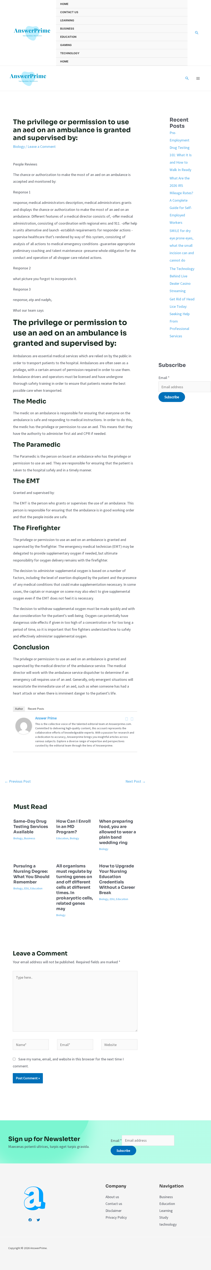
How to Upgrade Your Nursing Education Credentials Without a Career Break (117, 879)
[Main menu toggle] (198, 78)
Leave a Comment (42, 146)
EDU (26, 888)
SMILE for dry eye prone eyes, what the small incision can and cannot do (182, 245)
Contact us (69, 12)
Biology (19, 146)
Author (19, 708)
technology (168, 1224)
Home (64, 4)
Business (67, 28)
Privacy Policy (116, 1217)
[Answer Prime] (23, 725)
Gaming (66, 45)
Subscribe (171, 397)
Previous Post (18, 781)
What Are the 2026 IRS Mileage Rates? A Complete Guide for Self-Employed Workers (181, 200)
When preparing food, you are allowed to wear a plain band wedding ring (117, 832)
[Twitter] (132, 719)
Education (68, 36)
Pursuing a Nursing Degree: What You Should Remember (31, 874)
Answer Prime (46, 718)
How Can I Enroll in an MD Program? (73, 827)
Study (163, 1217)
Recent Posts (36, 708)
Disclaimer (114, 1210)
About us (112, 1196)
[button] (197, 33)
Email (164, 377)
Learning (67, 20)
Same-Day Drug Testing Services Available (30, 827)
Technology (70, 53)
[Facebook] (126, 719)
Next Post (135, 781)
